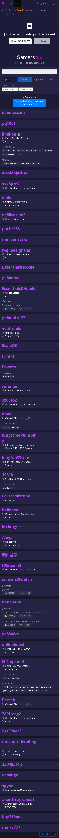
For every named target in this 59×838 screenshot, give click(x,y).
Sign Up (42, 3)
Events (43, 10)
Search (26, 79)
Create (10, 3)
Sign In (54, 3)
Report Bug (47, 834)
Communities (32, 10)
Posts (8, 10)
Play (17, 3)
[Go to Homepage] (2, 3)
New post (10, 14)
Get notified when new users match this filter (29, 103)
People (20, 10)
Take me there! (20, 41)
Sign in (38, 79)
